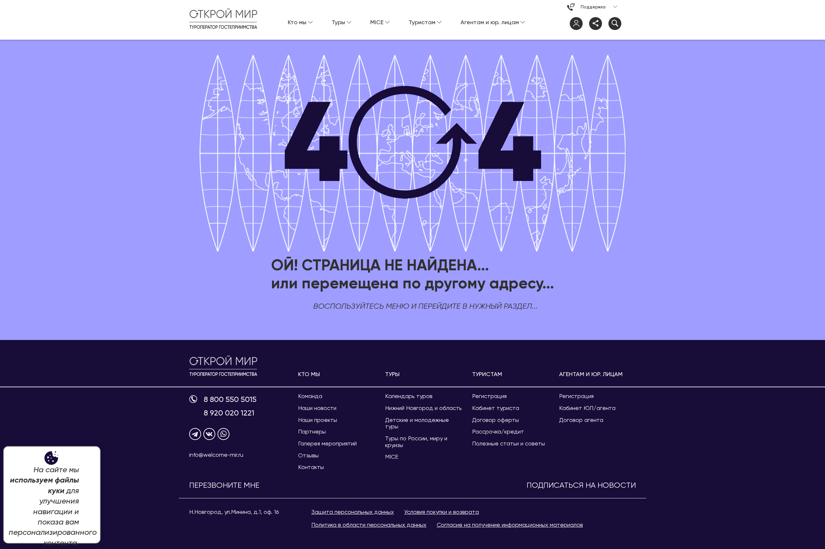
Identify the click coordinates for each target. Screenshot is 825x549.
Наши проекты (317, 419)
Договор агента (581, 419)
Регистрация (489, 396)
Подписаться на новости (581, 485)
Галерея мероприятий (327, 443)
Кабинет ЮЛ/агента (587, 407)
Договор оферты (495, 419)
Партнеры (312, 431)
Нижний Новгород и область (423, 407)
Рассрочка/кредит (498, 431)
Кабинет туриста (495, 407)
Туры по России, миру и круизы (416, 441)
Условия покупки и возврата (441, 511)
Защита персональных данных (352, 511)
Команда (310, 396)
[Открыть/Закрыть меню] (629, 23)
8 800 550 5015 (230, 399)
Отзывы (308, 455)
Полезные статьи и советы (508, 443)
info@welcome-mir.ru (216, 454)
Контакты (311, 467)
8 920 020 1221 (229, 413)
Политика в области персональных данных (368, 524)
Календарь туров (408, 396)
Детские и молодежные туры (417, 423)
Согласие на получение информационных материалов (510, 524)
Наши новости (317, 407)
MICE (391, 456)
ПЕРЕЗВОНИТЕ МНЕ (224, 485)
